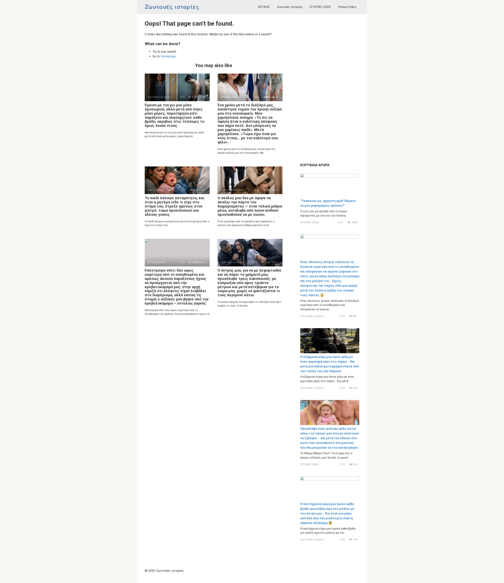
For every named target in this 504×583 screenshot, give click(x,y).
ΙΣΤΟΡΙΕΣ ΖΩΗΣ (320, 7)
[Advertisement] (329, 89)
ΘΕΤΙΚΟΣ (264, 7)
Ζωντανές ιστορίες (172, 7)
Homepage (168, 56)
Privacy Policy (347, 7)
